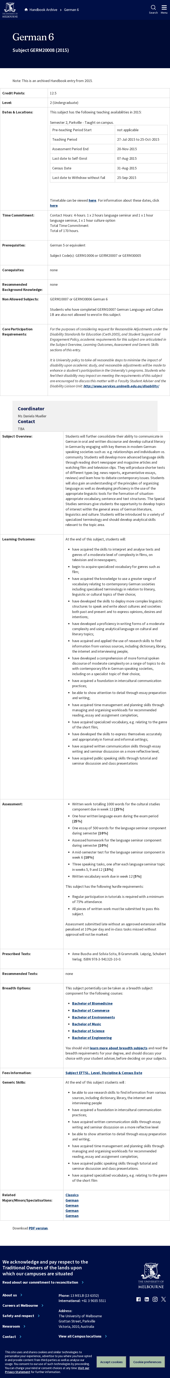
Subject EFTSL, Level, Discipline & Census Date (104, 1072)
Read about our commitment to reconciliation (40, 1282)
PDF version (38, 1228)
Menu (164, 12)
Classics (72, 1194)
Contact (9, 1336)
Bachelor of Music (86, 1024)
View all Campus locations (80, 1336)
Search (153, 12)
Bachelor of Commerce (90, 1010)
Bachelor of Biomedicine (92, 1003)
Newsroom (11, 1326)
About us (9, 1295)
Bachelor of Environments (93, 1017)
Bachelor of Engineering (92, 1037)
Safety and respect (18, 1316)
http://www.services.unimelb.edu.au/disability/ (121, 386)
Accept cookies (111, 1362)
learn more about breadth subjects (118, 1048)
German (72, 1200)
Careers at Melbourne (20, 1305)
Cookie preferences (147, 1362)
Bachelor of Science (88, 1030)
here (92, 200)
